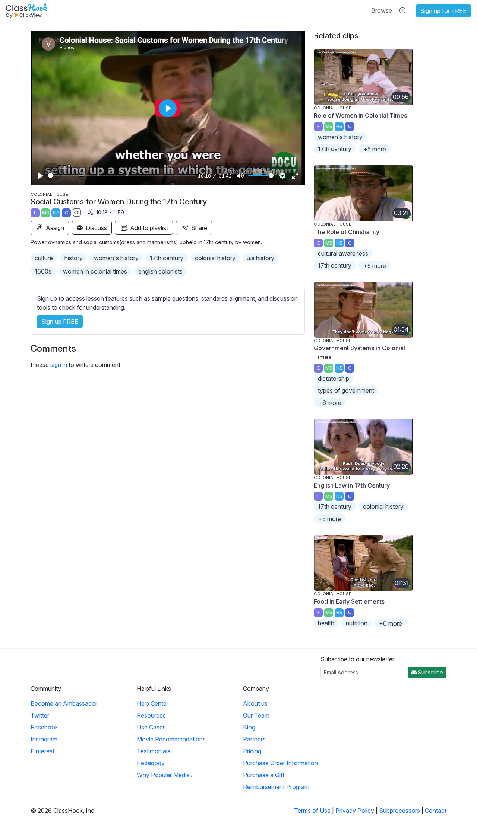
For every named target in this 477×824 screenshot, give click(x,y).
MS (45, 212)
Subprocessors (399, 810)
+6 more (329, 402)
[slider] (121, 175)
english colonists (160, 271)
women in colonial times (95, 271)
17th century (166, 258)
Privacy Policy (354, 810)
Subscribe (430, 672)
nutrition (356, 623)
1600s (43, 271)
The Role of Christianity (346, 232)
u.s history (260, 258)
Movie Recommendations (171, 739)
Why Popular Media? (165, 775)
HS (56, 212)
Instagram (44, 739)
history (73, 258)
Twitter (40, 715)
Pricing (252, 751)
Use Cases (151, 727)
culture (44, 258)
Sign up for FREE (443, 11)
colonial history (215, 258)
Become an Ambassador (64, 703)
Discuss (95, 227)
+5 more (374, 149)
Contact (435, 810)
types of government (346, 390)
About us (255, 703)
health (326, 623)
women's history (116, 258)
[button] (381, 10)
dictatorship (333, 378)
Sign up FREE (59, 321)
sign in (58, 364)
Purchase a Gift (263, 775)
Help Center (152, 703)
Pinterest (42, 751)
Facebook (44, 727)
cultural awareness (343, 253)
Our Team (256, 715)
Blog (249, 727)
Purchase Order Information (280, 763)
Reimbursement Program (276, 787)
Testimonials (153, 751)
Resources (151, 715)
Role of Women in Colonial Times (360, 115)
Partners (254, 739)
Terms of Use (312, 810)
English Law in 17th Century (352, 485)
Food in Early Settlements (349, 601)
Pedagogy (151, 763)
